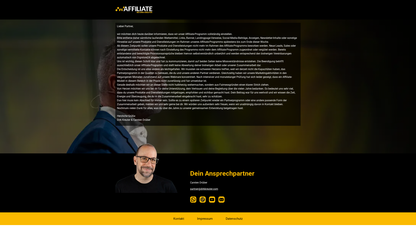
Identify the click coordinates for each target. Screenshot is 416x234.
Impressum (205, 219)
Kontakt (178, 219)
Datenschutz (234, 219)
